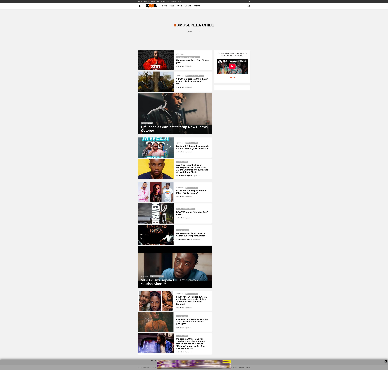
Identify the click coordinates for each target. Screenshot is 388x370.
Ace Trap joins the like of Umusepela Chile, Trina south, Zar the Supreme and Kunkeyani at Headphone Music (192, 168)
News (150, 123)
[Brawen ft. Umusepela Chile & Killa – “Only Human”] (156, 192)
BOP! (191, 57)
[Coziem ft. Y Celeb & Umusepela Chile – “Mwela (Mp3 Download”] (156, 147)
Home (179, 1)
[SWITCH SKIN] (249, 1)
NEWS (171, 6)
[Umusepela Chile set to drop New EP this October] (175, 113)
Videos (200, 76)
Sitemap (173, 1)
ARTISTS (197, 6)
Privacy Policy (155, 1)
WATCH (232, 77)
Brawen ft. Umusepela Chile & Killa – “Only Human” (191, 191)
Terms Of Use (165, 1)
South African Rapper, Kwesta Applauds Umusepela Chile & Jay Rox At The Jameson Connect (191, 300)
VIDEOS (188, 6)
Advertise (146, 1)
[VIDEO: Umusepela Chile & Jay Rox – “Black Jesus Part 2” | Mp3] (156, 82)
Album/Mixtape (182, 57)
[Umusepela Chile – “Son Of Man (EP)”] (156, 60)
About (140, 1)
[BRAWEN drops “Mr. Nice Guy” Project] (156, 213)
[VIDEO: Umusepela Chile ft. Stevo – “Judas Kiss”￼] (175, 267)
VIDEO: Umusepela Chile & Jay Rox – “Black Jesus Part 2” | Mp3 (192, 81)
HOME (164, 6)
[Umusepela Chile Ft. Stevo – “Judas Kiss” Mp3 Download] (156, 235)
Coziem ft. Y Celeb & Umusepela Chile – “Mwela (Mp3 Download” (192, 147)
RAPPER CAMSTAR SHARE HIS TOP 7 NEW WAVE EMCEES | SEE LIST (192, 321)
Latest (196, 57)
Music (195, 143)
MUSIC (179, 6)
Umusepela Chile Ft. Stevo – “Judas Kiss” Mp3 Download (191, 234)
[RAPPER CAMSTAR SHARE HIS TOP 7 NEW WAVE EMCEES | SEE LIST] (156, 322)
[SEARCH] (249, 6)
